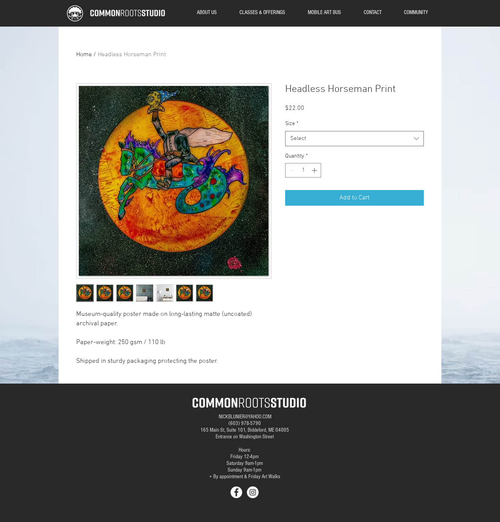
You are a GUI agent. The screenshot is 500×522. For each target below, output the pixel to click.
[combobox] (354, 138)
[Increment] (315, 170)
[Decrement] (291, 170)
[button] (416, 12)
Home (84, 55)
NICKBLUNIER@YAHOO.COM (245, 417)
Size (291, 123)
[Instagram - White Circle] (253, 492)
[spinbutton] (303, 170)
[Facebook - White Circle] (236, 492)
